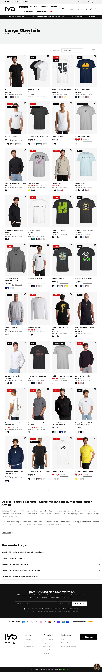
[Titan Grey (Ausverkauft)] (81, 479)
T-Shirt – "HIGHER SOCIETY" (35, 231)
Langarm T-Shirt (34, 327)
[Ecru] (8, 190)
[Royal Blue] (8, 288)
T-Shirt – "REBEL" (35, 183)
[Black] (55, 144)
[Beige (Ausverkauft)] (53, 190)
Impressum (65, 650)
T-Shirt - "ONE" (11, 137)
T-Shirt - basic (10, 90)
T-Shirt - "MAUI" (58, 279)
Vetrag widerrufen (87, 636)
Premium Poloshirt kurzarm (36, 424)
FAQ (84, 1)
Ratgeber (45, 653)
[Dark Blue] (83, 383)
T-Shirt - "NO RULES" (83, 279)
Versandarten (47, 646)
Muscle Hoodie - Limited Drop (85, 328)
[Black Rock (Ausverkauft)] (58, 479)
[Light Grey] (55, 479)
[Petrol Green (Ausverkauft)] (13, 288)
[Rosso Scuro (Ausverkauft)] (81, 383)
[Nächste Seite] (59, 490)
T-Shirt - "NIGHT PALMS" (61, 90)
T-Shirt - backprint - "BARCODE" (13, 424)
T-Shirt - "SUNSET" (82, 90)
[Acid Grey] (79, 432)
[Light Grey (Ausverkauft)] (13, 144)
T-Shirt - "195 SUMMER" (37, 376)
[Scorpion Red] (62, 190)
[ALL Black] (60, 432)
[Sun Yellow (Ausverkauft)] (65, 97)
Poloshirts (84, 522)
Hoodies (30, 524)
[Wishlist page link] (62, 9)
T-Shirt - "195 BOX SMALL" (62, 376)
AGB (63, 639)
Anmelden (79, 604)
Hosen (26, 643)
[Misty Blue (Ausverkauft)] (11, 288)
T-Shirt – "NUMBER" (60, 472)
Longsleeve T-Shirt (12, 376)
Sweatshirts (17, 524)
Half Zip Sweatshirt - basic (15, 183)
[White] (53, 144)
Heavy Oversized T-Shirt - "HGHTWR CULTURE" (85, 424)
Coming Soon (92, 1)
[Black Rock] (6, 97)
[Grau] (29, 432)
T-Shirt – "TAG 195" (82, 137)
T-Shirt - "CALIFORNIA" (84, 230)
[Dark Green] (39, 144)
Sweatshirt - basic (82, 376)
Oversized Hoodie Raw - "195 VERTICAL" (15, 473)
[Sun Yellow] (29, 190)
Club (79, 1)
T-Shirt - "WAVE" (81, 183)
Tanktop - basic (58, 137)
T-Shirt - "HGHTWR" (36, 279)
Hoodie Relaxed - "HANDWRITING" (59, 424)
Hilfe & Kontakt (48, 639)
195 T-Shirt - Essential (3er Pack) (38, 91)
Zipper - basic (57, 183)
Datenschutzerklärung (70, 608)
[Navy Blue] (11, 97)
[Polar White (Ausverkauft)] (53, 383)
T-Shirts (48, 522)
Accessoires (28, 650)
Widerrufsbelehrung (68, 646)
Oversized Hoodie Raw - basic (15, 231)
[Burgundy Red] (13, 97)
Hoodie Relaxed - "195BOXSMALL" (12, 280)
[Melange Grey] (6, 334)
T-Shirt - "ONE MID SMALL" (39, 472)
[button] (34, 7)
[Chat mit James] (97, 667)
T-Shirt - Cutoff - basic (84, 472)
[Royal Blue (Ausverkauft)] (60, 190)
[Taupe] (16, 97)
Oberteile (27, 639)
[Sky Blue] (18, 97)
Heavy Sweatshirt (12, 327)
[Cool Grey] (8, 334)
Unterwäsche (29, 646)
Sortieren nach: (55, 50)
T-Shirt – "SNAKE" (59, 230)
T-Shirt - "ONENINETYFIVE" (39, 137)
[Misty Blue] (58, 190)
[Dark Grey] (65, 432)
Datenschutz (66, 643)
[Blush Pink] (83, 432)
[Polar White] (8, 97)
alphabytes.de (66, 669)
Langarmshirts (61, 522)
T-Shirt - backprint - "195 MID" (62, 328)
